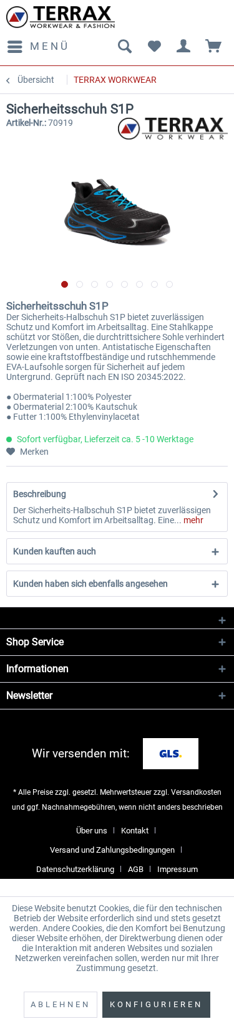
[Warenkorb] (214, 46)
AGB (136, 869)
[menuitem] (38, 46)
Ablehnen (60, 1004)
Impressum (177, 869)
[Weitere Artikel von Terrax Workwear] (173, 129)
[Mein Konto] (184, 46)
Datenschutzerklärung (75, 869)
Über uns (91, 830)
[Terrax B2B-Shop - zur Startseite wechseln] (60, 17)
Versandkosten (196, 792)
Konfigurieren (156, 1004)
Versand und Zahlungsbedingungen (112, 850)
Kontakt (135, 830)
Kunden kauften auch (54, 551)
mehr (192, 520)
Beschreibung (39, 494)
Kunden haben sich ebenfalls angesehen (90, 584)
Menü (50, 46)
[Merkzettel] (154, 46)
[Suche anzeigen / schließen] (124, 46)
